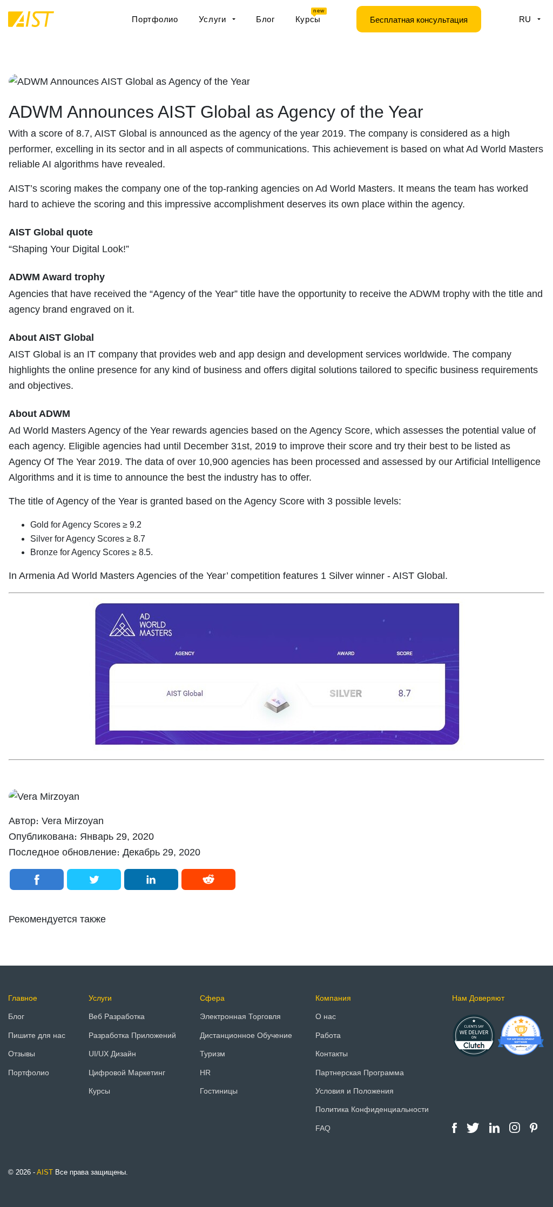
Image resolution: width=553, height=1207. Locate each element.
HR (205, 1072)
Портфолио (155, 19)
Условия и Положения (354, 1091)
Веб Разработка (117, 1016)
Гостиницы (219, 1091)
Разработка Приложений (132, 1035)
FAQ (323, 1128)
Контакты (331, 1053)
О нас (325, 1016)
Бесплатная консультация (419, 19)
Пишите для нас (36, 1035)
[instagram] (515, 1126)
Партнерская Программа (359, 1072)
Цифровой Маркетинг (127, 1072)
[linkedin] (495, 1126)
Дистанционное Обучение (246, 1035)
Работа (328, 1035)
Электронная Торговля (240, 1016)
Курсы (310, 16)
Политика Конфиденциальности (372, 1109)
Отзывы (21, 1053)
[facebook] (455, 1126)
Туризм (212, 1053)
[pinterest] (533, 1126)
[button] (37, 879)
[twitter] (474, 1126)
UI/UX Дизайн (112, 1053)
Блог (265, 19)
